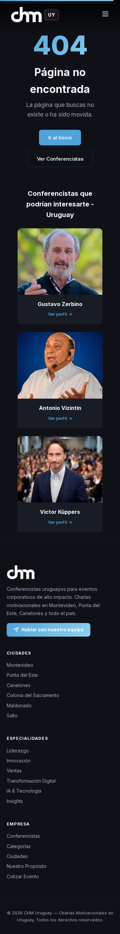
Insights (15, 801)
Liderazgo (18, 750)
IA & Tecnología (24, 791)
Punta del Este (22, 675)
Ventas (14, 771)
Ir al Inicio (60, 137)
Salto (12, 715)
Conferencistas (23, 836)
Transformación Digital (31, 781)
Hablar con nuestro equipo (52, 629)
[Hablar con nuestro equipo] (106, 902)
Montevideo (20, 665)
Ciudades (17, 856)
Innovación (19, 760)
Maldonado (19, 705)
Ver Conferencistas (60, 159)
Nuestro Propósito (27, 866)
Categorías (19, 846)
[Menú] (105, 15)
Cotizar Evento (23, 876)
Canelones (18, 685)
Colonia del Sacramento (33, 695)
